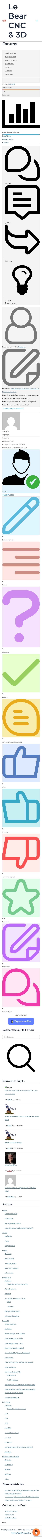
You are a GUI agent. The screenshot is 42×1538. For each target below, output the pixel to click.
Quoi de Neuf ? (9, 64)
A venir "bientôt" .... (11, 1165)
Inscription (8, 67)
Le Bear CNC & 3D (17, 20)
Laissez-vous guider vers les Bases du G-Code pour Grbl (22, 1497)
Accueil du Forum (10, 53)
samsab (9, 1125)
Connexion (8, 71)
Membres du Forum (11, 60)
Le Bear (9, 1171)
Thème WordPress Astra (21, 1533)
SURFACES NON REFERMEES (13, 1142)
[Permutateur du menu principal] (37, 20)
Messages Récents (10, 57)
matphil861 (10, 1197)
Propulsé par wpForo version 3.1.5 (13, 408)
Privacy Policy (9, 1515)
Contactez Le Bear (10, 1518)
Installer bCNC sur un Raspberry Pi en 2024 (18, 1500)
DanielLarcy (21, 347)
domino (9, 1100)
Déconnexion (9, 74)
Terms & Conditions (11, 1511)
